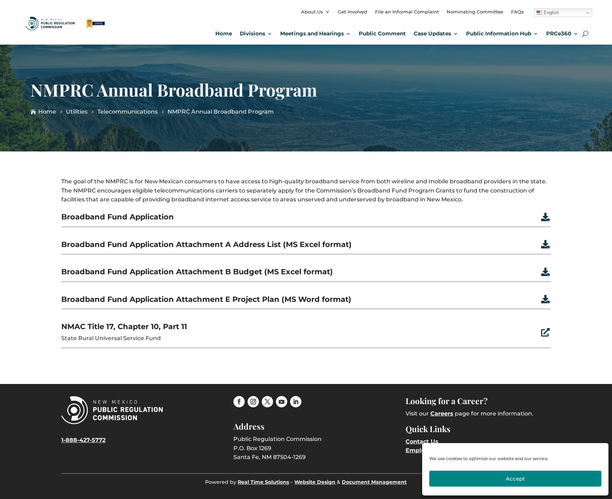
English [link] (550, 12)
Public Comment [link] (382, 33)
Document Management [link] (374, 482)
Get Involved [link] (352, 12)
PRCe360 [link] (558, 33)
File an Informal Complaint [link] (407, 12)
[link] (66, 27)
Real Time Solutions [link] (263, 482)
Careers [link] (441, 413)
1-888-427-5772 (83, 440)
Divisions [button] (252, 33)
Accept (515, 478)
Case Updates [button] (432, 33)
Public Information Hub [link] (498, 33)
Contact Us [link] (422, 441)
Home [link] (223, 33)
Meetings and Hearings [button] (312, 33)
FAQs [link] (517, 12)
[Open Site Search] (585, 33)
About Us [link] (312, 12)
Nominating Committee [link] (475, 12)
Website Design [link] (314, 482)
